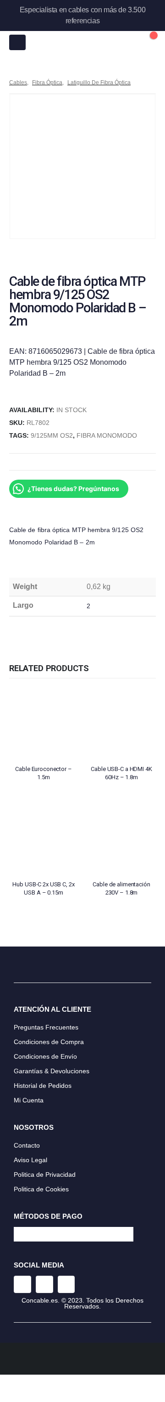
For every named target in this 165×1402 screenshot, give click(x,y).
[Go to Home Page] (12, 71)
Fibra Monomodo (107, 435)
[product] (43, 723)
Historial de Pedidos (43, 1085)
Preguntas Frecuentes (46, 1027)
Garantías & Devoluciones (51, 1071)
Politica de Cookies (41, 1189)
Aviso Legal (30, 1160)
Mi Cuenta (29, 1100)
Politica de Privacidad (45, 1174)
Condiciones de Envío (45, 1056)
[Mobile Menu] (17, 42)
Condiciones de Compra (49, 1041)
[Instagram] (22, 1284)
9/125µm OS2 (52, 435)
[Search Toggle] (128, 42)
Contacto (27, 1145)
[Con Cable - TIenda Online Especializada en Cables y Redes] (83, 42)
